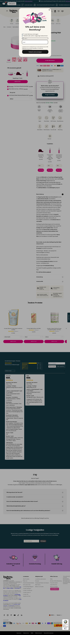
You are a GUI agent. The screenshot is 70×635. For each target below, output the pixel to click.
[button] (49, 10)
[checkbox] (35, 38)
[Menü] (68, 620)
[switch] (65, 628)
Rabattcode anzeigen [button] (35, 52)
